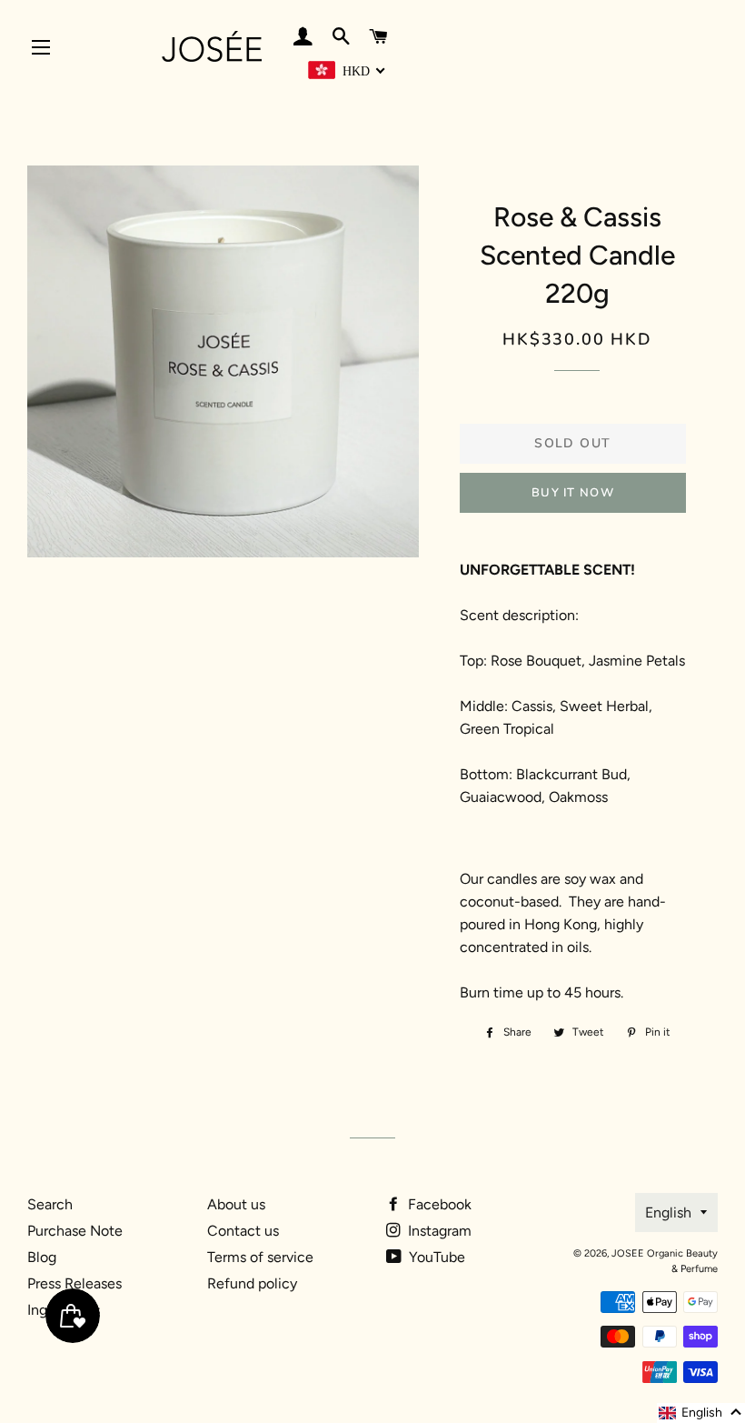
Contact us (243, 1230)
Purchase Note (75, 1230)
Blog (41, 1257)
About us (236, 1204)
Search (50, 1204)
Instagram (438, 1230)
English (668, 1212)
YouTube (435, 1257)
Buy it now (572, 493)
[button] (701, 1413)
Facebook (438, 1204)
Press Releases (74, 1283)
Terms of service (260, 1257)
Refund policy (252, 1283)
